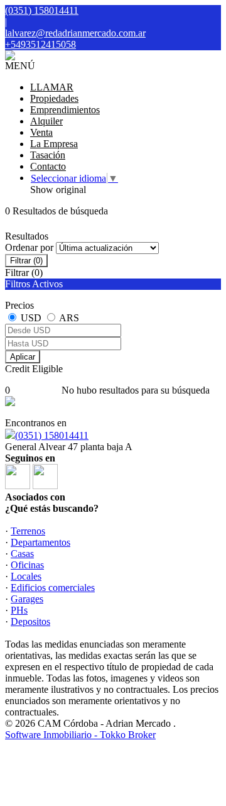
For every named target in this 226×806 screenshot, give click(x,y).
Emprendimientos (65, 109)
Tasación (47, 155)
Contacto (48, 166)
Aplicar (22, 357)
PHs (19, 610)
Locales (26, 576)
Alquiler (46, 121)
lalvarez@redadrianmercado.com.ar (75, 33)
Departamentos (40, 542)
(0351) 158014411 (52, 435)
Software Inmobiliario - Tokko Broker (80, 734)
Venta (41, 132)
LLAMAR (51, 87)
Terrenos (28, 531)
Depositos (30, 621)
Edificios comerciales (53, 587)
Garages (27, 598)
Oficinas (27, 565)
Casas (22, 553)
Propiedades (54, 98)
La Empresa (54, 143)
